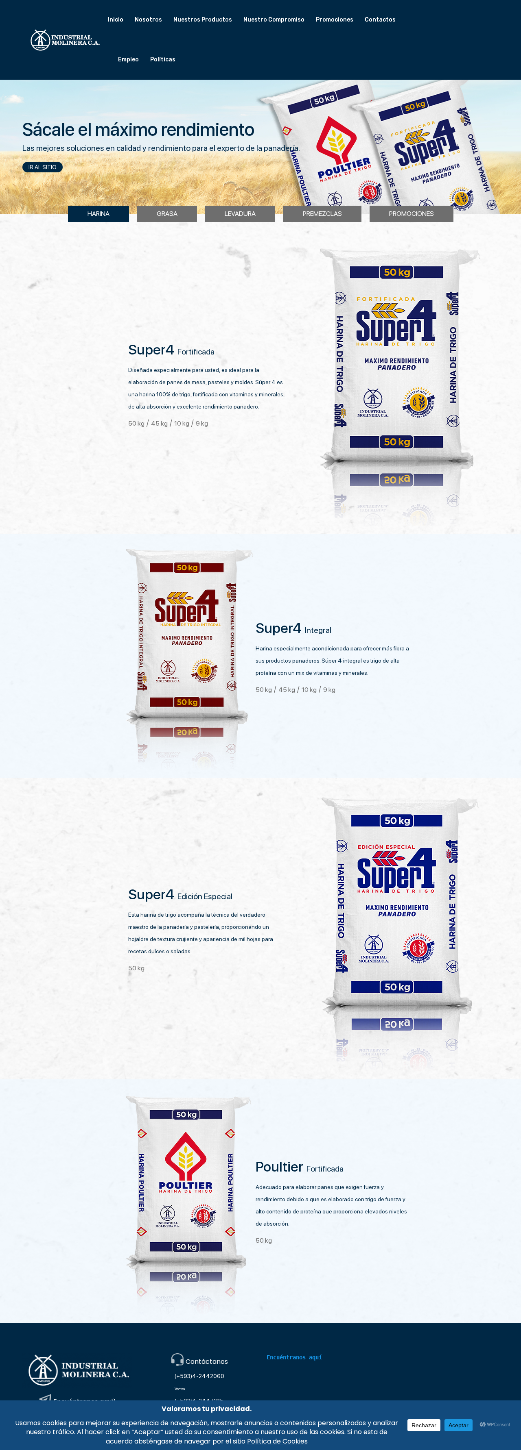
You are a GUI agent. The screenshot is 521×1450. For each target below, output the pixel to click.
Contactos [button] (380, 19)
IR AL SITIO (42, 167)
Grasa (167, 213)
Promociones (411, 213)
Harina (98, 213)
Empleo (128, 59)
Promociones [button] (334, 19)
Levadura (240, 213)
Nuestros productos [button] (202, 19)
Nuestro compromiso (273, 19)
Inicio (115, 19)
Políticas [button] (162, 59)
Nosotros (148, 19)
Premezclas (322, 213)
